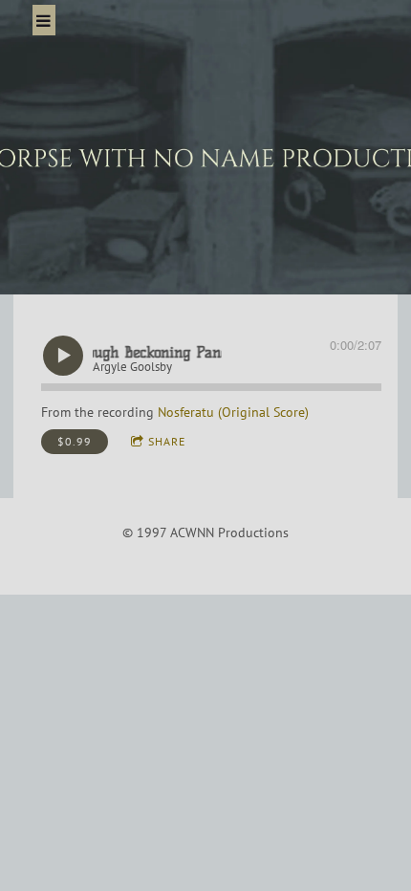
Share (166, 441)
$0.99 (74, 441)
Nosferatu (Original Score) (233, 412)
